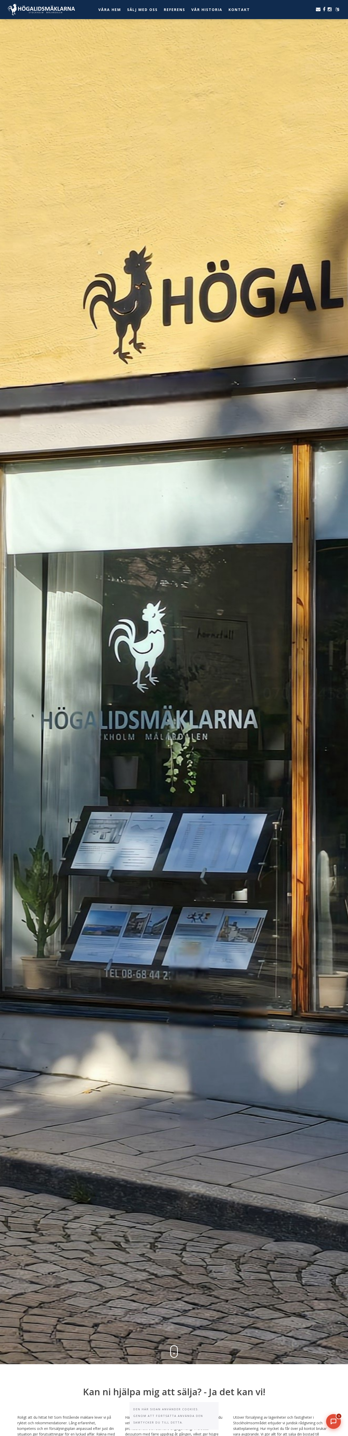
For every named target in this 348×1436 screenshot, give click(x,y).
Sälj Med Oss (142, 9)
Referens (174, 9)
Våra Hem (109, 9)
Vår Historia (206, 9)
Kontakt (239, 9)
